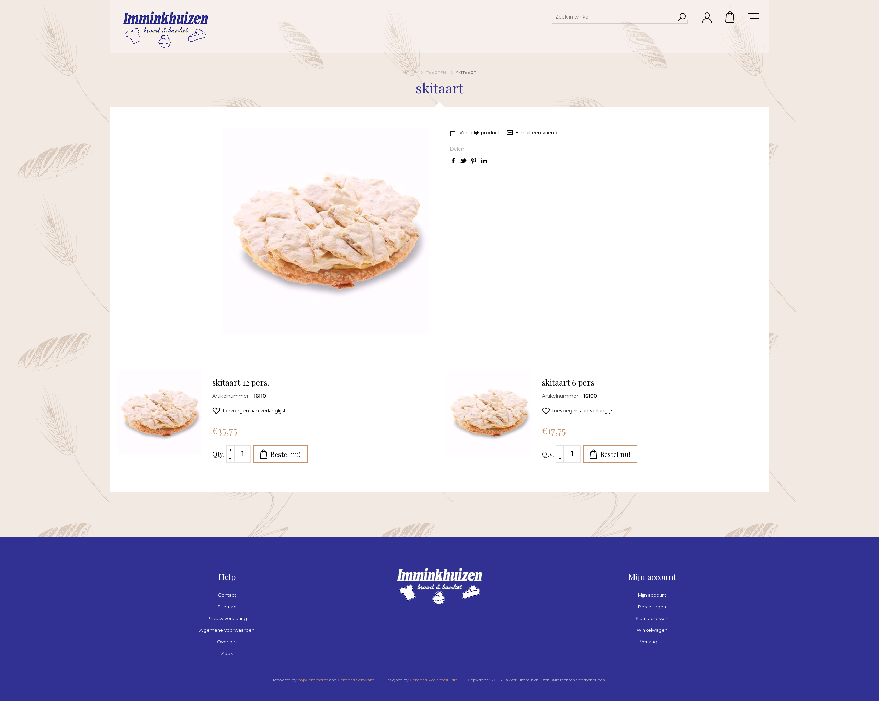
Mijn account (652, 595)
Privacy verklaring (227, 618)
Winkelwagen (730, 17)
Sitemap (227, 606)
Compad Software (356, 679)
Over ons (227, 641)
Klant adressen (652, 618)
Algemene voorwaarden (226, 630)
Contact (227, 595)
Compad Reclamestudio (433, 679)
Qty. (218, 454)
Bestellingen (652, 606)
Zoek (227, 653)
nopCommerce (313, 679)
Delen (457, 149)
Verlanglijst (652, 641)
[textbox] (613, 17)
